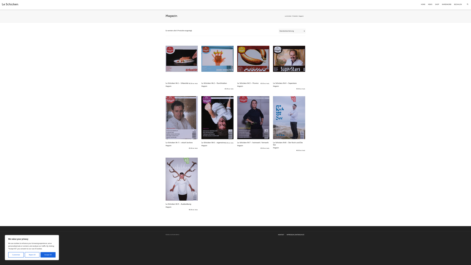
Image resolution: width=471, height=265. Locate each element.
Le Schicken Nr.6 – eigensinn (213, 143)
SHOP (437, 4)
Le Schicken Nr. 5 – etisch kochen (179, 143)
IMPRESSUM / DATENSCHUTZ (295, 235)
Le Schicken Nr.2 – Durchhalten (214, 83)
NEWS (430, 4)
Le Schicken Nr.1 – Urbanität (177, 83)
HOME (423, 4)
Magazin (168, 86)
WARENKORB (446, 4)
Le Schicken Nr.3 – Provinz (248, 83)
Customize (16, 255)
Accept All (48, 255)
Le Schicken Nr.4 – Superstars (285, 83)
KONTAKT (281, 235)
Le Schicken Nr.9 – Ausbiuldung (178, 204)
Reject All (32, 255)
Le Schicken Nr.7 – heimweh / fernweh (253, 143)
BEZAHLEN (458, 4)
